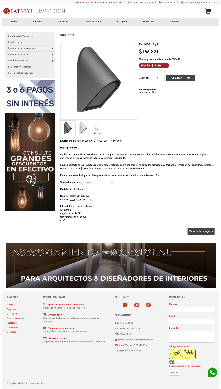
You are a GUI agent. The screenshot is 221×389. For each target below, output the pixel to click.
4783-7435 (147, 2)
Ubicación (63, 22)
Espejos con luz (16, 42)
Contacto (174, 22)
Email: (172, 316)
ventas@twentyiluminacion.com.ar (201, 2)
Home (14, 22)
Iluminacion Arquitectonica (31, 49)
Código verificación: (179, 346)
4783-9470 (135, 2)
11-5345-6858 (168, 2)
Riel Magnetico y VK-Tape (20, 73)
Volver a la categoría (201, 231)
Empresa (37, 22)
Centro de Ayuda (92, 22)
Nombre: (173, 304)
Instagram (121, 22)
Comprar (176, 78)
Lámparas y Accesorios (19, 67)
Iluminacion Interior (31, 62)
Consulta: (174, 328)
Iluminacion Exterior (31, 55)
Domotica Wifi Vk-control (20, 36)
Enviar (174, 373)
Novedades (148, 22)
